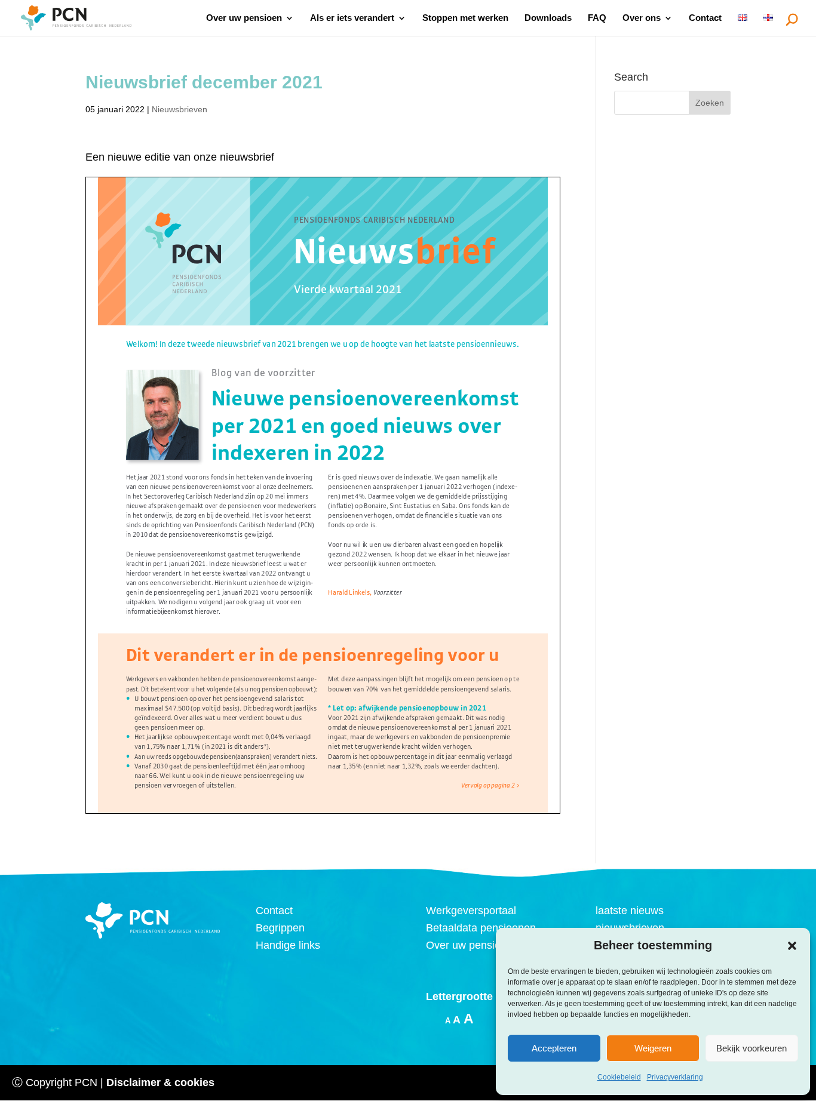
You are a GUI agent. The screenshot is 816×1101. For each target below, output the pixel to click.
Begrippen (280, 928)
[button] (792, 946)
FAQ (597, 18)
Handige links (288, 945)
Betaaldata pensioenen (481, 928)
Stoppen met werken (465, 18)
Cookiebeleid (619, 1077)
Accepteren (554, 1048)
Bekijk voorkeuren (751, 1048)
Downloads (548, 18)
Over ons (641, 18)
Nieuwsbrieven (179, 109)
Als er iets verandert (352, 18)
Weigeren (652, 1048)
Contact (705, 18)
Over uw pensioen (244, 18)
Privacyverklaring (675, 1077)
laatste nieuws (630, 911)
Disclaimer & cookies (160, 1082)
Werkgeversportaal (471, 911)
